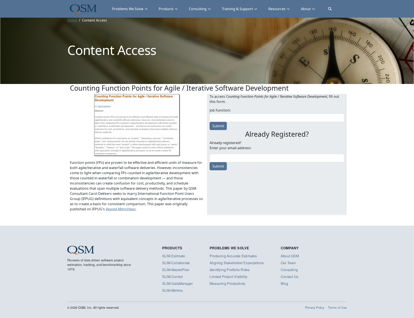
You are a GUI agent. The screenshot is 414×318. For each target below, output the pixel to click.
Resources (276, 8)
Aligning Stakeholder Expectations (237, 262)
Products (166, 8)
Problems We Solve (127, 8)
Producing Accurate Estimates (233, 255)
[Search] (330, 9)
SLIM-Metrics (172, 290)
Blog (284, 283)
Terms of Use (337, 307)
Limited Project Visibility (228, 276)
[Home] (83, 8)
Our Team (288, 262)
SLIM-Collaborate (176, 262)
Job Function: (220, 110)
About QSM (290, 255)
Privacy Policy (315, 307)
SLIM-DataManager (177, 283)
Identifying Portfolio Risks (229, 269)
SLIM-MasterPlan (175, 269)
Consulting (198, 8)
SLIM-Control (172, 276)
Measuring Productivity (227, 283)
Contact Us (289, 276)
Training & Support (237, 8)
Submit (218, 166)
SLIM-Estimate (173, 255)
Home (72, 20)
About (306, 8)
